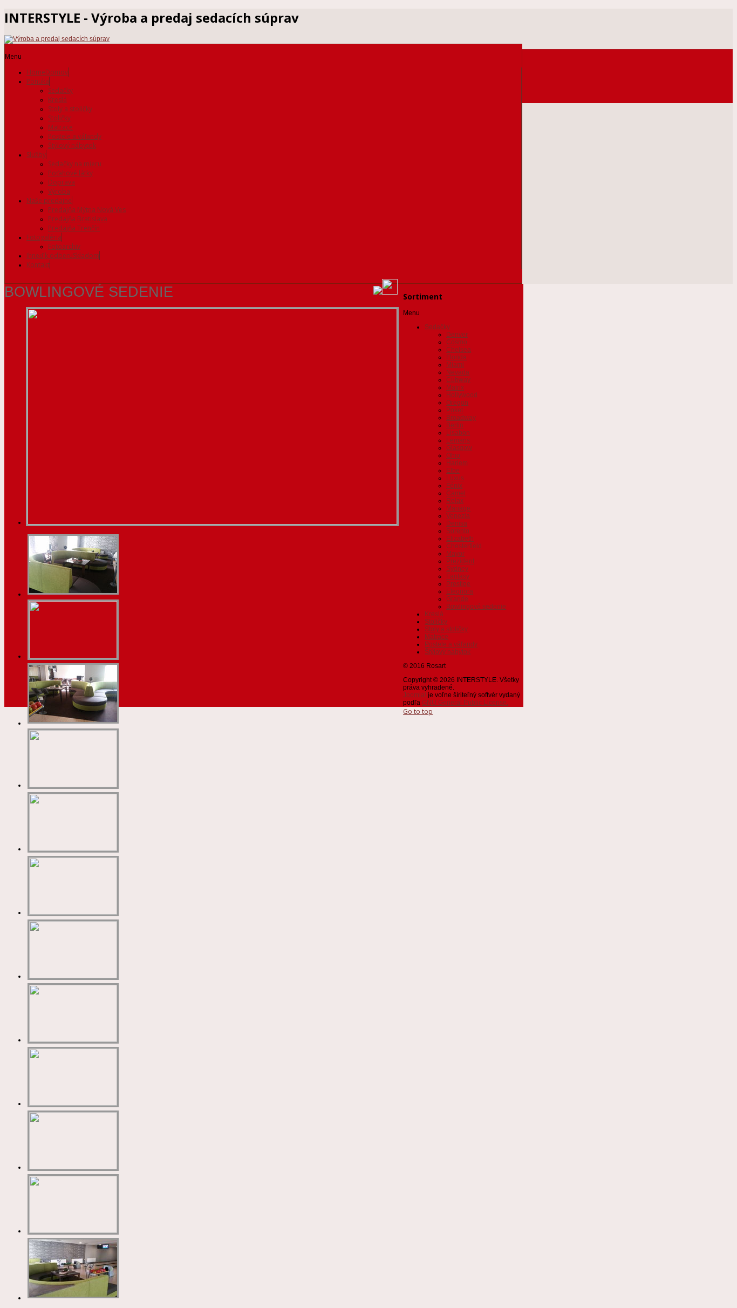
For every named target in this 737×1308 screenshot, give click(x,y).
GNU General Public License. (465, 702)
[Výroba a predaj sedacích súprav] (57, 39)
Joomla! (414, 695)
